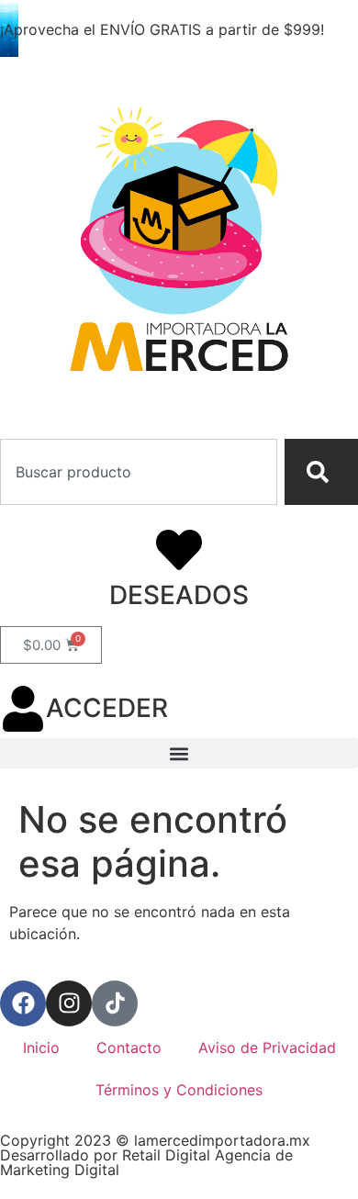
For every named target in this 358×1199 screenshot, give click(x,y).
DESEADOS (179, 595)
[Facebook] (23, 1003)
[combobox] (138, 472)
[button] (179, 753)
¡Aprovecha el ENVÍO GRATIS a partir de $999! (162, 29)
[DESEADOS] (179, 550)
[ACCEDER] (23, 709)
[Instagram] (69, 1003)
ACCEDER (107, 707)
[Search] (321, 472)
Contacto (129, 1047)
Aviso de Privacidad (267, 1047)
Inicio (41, 1047)
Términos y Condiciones (179, 1090)
